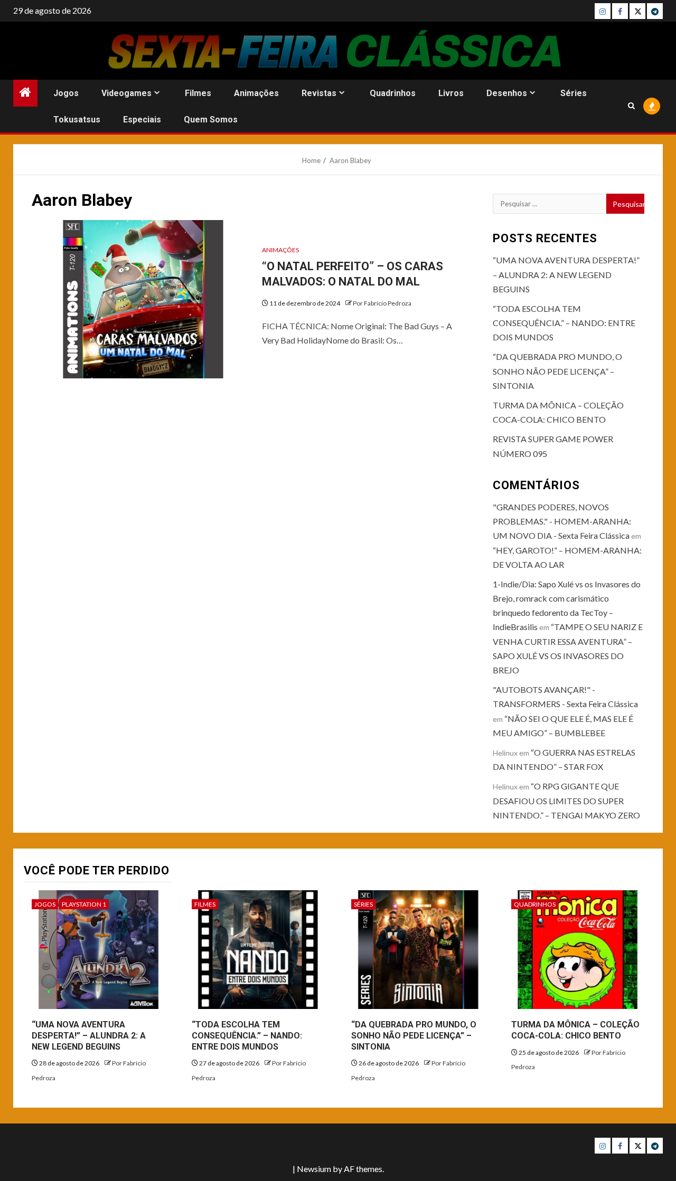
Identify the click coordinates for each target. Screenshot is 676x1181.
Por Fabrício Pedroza (382, 303)
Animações (256, 93)
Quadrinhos (393, 93)
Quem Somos (211, 120)
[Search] (631, 106)
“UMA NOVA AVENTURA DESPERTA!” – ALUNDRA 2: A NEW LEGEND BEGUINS (566, 274)
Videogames (126, 93)
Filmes (198, 93)
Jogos (66, 93)
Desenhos (506, 93)
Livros (451, 93)
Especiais (142, 120)
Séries (573, 93)
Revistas (319, 93)
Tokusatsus (76, 120)
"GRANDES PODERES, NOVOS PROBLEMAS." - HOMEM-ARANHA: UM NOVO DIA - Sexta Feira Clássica (562, 521)
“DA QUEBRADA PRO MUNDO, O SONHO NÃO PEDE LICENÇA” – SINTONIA (557, 370)
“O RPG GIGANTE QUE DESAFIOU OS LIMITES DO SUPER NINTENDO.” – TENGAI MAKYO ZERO (566, 800)
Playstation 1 (84, 904)
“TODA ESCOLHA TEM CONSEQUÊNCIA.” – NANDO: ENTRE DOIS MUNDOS (564, 322)
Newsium (314, 1169)
